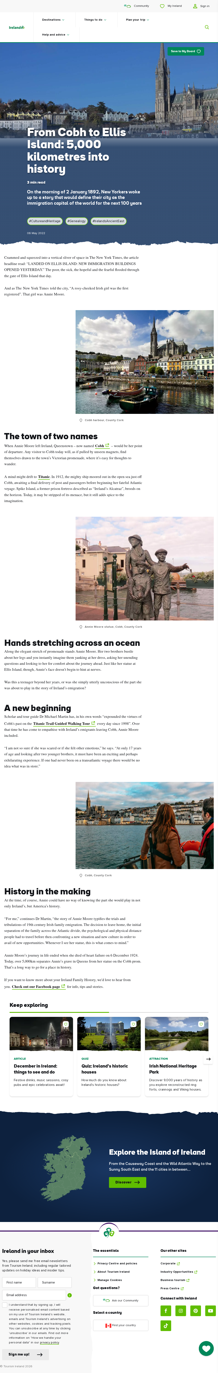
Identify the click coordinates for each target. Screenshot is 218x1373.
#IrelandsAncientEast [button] (109, 221)
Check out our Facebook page (36, 986)
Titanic (44, 476)
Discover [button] (123, 1182)
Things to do (93, 19)
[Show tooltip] (69, 1295)
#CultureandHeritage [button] (45, 221)
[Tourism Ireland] (21, 27)
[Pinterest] (195, 1310)
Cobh (99, 445)
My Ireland (174, 5)
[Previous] (10, 1059)
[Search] (204, 27)
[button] (66, 1023)
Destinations (51, 19)
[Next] (208, 1059)
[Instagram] (180, 1310)
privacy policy (49, 1342)
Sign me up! (19, 1354)
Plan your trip (135, 19)
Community (141, 5)
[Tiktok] (166, 1325)
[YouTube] (210, 1310)
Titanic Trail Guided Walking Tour (61, 723)
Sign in (204, 6)
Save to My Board (183, 51)
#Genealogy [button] (76, 221)
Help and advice (53, 34)
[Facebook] (166, 1310)
